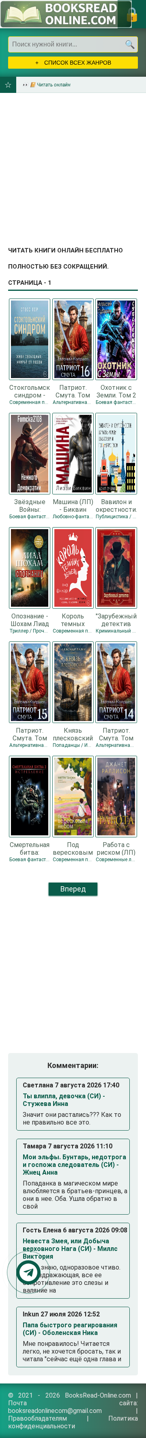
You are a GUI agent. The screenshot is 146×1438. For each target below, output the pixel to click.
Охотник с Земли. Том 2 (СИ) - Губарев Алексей (116, 391)
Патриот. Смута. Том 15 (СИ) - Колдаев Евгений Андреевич (30, 734)
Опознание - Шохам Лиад (30, 619)
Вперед (73, 889)
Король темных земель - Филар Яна (73, 619)
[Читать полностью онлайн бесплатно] (66, 14)
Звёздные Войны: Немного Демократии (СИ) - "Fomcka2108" (29, 505)
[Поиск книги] (130, 44)
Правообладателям (37, 1418)
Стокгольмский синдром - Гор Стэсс (29, 391)
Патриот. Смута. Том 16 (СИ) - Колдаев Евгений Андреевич (73, 391)
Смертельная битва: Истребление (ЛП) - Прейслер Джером (29, 848)
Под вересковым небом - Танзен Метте (73, 848)
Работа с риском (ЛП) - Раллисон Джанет (116, 848)
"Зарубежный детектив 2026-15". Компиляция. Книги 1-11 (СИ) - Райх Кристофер (116, 619)
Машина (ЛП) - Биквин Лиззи (73, 505)
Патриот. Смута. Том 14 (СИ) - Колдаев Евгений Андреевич (116, 734)
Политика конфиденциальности (73, 1422)
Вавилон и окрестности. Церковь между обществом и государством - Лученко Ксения (116, 505)
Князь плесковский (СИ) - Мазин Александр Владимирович (73, 734)
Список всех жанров (77, 62)
